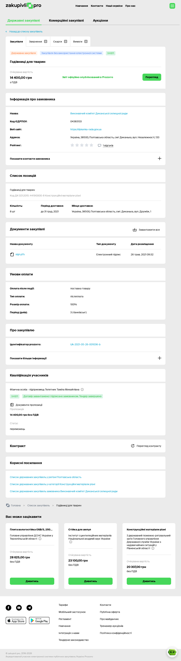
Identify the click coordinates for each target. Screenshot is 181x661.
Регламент (65, 619)
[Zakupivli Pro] (23, 6)
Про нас (130, 5)
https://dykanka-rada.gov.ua (85, 129)
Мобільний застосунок (72, 612)
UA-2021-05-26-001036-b (85, 344)
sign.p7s (20, 254)
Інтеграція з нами (69, 633)
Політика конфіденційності (116, 633)
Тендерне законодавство (74, 640)
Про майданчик (109, 619)
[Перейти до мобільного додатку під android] (39, 620)
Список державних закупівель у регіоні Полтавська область (45, 477)
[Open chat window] (172, 652)
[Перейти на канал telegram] (29, 607)
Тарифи (63, 604)
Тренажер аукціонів (111, 626)
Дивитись (32, 581)
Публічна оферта (110, 612)
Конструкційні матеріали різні (146, 529)
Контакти (97, 5)
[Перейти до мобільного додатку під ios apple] (16, 620)
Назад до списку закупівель (25, 31)
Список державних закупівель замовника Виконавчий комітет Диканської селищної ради (64, 491)
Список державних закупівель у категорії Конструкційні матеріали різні (52, 484)
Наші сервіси (114, 5)
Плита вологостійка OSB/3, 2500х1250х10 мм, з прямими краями (32, 529)
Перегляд (151, 77)
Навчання (81, 5)
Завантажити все (149, 229)
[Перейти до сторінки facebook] (8, 607)
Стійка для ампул (79, 529)
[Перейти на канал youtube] (19, 607)
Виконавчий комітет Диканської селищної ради (99, 113)
